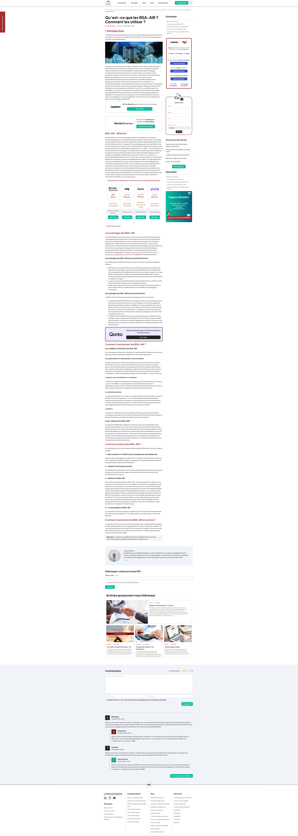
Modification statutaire (157, 797)
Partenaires (134, 3)
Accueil (107, 9)
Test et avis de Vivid (155, 211)
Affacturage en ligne (172, 647)
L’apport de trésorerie (115, 281)
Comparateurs (122, 3)
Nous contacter (108, 807)
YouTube (114, 798)
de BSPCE (139, 88)
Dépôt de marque (155, 813)
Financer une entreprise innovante (151, 9)
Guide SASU (177, 813)
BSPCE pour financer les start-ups (176, 158)
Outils (152, 3)
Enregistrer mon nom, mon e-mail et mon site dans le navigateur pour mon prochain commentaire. (136, 700)
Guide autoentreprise (180, 804)
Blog (144, 3)
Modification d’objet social (158, 807)
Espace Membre (163, 3)
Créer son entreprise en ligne (135, 797)
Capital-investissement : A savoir (161, 605)
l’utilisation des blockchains (133, 252)
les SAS (128, 146)
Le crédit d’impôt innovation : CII (119, 647)
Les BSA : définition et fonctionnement (177, 155)
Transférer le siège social (157, 800)
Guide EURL (177, 810)
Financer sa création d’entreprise (134, 9)
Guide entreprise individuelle (182, 807)
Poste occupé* (171, 125)
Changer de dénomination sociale (160, 804)
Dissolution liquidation (157, 810)
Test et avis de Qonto (140, 211)
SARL (138, 148)
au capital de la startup (128, 177)
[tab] (133, 222)
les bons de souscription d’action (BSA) (134, 77)
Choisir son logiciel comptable (159, 816)
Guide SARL (177, 816)
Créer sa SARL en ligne (133, 812)
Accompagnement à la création (183, 797)
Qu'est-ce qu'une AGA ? (173, 161)
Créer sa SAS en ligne (133, 815)
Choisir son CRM (155, 822)
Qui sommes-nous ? (109, 811)
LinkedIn (126, 560)
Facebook (109, 798)
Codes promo (181, 3)
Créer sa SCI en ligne (133, 821)
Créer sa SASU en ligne (133, 818)
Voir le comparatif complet (113, 226)
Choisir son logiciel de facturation (160, 819)
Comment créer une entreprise (117, 9)
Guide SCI (176, 822)
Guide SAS (177, 819)
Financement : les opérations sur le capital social (172, 9)
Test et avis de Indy (127, 211)
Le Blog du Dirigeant (108, 2)
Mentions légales (108, 814)
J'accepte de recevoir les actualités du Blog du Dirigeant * (123, 582)
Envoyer (110, 587)
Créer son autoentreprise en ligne (136, 800)
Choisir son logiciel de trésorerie (159, 825)
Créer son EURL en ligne (133, 809)
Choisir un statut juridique (181, 800)
